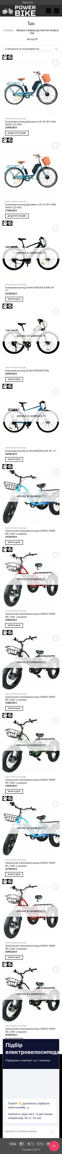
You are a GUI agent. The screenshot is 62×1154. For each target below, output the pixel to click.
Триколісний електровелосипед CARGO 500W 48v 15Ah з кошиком (30, 532)
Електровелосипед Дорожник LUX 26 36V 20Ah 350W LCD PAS (30, 206)
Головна (8, 30)
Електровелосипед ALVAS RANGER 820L (27, 370)
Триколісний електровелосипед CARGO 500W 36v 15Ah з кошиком (30, 864)
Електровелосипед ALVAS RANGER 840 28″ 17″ (30, 451)
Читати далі (14, 299)
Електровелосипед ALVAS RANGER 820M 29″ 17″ (29, 289)
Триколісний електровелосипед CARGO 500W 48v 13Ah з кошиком (30, 615)
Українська (27, 2)
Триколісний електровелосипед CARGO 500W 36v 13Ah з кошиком (30, 947)
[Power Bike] (19, 11)
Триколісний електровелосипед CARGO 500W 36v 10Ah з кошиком (30, 1030)
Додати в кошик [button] (17, 133)
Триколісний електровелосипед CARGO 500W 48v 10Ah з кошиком (30, 698)
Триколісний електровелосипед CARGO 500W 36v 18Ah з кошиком (30, 781)
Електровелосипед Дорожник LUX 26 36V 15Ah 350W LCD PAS (30, 123)
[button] (48, 11)
